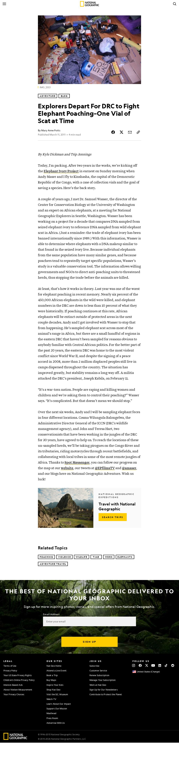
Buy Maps (51, 680)
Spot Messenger (77, 462)
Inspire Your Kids (54, 684)
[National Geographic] (89, 4)
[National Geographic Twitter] (147, 665)
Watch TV (51, 699)
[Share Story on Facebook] (113, 132)
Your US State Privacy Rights (17, 675)
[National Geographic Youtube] (153, 665)
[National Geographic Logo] (15, 739)
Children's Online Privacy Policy (19, 680)
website (67, 468)
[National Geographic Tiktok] (166, 665)
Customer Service (98, 670)
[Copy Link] (138, 132)
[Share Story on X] (121, 132)
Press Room (52, 718)
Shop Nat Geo (53, 689)
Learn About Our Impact (58, 703)
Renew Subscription (99, 675)
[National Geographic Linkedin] (160, 665)
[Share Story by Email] (130, 132)
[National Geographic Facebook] (140, 665)
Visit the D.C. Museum (57, 694)
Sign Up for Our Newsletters (104, 689)
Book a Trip (52, 675)
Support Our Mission (56, 708)
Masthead (51, 713)
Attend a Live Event (56, 670)
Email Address (51, 614)
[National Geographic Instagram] (134, 665)
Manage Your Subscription (103, 680)
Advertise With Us (55, 722)
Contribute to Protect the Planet (106, 694)
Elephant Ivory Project (61, 171)
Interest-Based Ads (13, 684)
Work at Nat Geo (98, 684)
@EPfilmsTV (105, 468)
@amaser (129, 468)
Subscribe (94, 665)
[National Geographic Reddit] (173, 665)
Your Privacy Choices (13, 694)
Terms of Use (9, 665)
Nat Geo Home (53, 665)
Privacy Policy (10, 670)
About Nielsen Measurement (17, 689)
